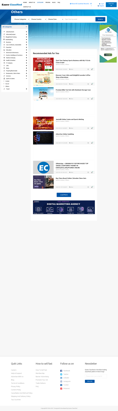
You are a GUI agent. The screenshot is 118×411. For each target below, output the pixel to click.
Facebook (66, 371)
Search (100, 19)
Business (8, 42)
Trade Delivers (41, 383)
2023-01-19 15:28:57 (61, 187)
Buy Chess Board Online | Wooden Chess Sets (71, 178)
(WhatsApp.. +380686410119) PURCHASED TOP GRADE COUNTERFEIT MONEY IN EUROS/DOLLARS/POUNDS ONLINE (72, 165)
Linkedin (66, 378)
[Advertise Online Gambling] (43, 138)
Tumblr (66, 385)
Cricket (7, 81)
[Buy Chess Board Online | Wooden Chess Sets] (43, 182)
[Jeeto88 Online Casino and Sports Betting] (43, 123)
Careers (13, 370)
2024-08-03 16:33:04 (61, 98)
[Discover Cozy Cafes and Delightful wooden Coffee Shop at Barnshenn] (43, 79)
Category (40, 2)
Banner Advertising (42, 376)
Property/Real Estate (11, 70)
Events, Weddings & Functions (14, 55)
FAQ (59, 2)
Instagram (66, 381)
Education (8, 50)
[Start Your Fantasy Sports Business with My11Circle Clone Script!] (43, 64)
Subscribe (89, 381)
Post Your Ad (111, 4)
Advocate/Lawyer (11, 34)
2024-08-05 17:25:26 (61, 84)
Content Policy (16, 390)
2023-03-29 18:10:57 (61, 172)
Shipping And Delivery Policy (20, 396)
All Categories (7, 27)
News (7, 68)
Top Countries (16, 399)
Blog (54, 2)
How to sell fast (41, 370)
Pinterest (66, 388)
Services (8, 76)
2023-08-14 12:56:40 (61, 143)
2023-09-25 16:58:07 (61, 128)
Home (25, 2)
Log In (102, 3)
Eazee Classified (72, 408)
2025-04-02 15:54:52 (61, 69)
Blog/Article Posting (11, 37)
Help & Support (16, 373)
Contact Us (27, 7)
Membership (40, 373)
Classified (8, 47)
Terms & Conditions (17, 383)
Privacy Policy (15, 386)
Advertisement (10, 31)
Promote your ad (42, 380)
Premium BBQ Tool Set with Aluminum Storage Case (73, 90)
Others (7, 86)
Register (101, 5)
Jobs (7, 65)
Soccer (7, 83)
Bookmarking (9, 39)
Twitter (65, 374)
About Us (32, 2)
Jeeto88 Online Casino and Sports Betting (70, 119)
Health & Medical (10, 60)
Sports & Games (10, 78)
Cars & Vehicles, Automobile (13, 44)
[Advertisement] (64, 37)
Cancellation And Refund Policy (21, 393)
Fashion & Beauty (10, 57)
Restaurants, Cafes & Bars (13, 73)
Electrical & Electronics (12, 52)
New (71, 69)
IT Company (9, 63)
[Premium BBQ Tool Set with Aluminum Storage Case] (43, 94)
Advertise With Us (17, 376)
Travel (8, 89)
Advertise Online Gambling (65, 134)
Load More (64, 195)
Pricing (48, 2)
